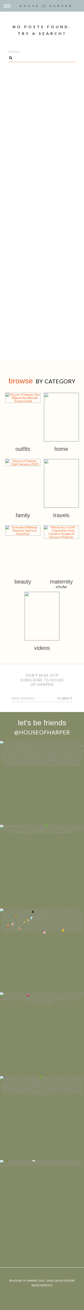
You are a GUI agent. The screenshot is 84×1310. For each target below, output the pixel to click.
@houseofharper (42, 732)
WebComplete (42, 1285)
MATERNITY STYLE (61, 584)
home (61, 449)
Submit (64, 698)
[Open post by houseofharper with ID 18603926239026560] (42, 783)
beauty (22, 581)
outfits (22, 449)
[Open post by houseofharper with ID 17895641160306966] (42, 1202)
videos (42, 648)
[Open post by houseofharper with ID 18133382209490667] (42, 950)
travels (61, 515)
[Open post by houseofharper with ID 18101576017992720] (42, 1118)
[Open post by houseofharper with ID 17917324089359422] (42, 1034)
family (23, 515)
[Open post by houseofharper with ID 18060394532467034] (42, 866)
